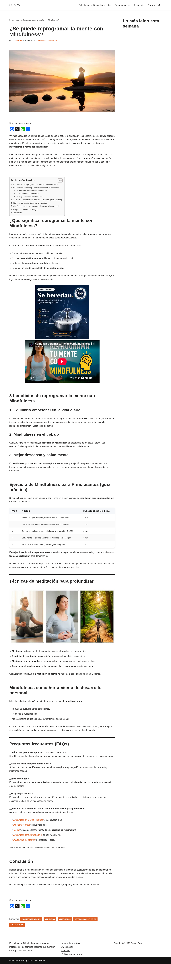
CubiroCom (17, 40)
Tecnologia (139, 5)
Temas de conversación (47, 40)
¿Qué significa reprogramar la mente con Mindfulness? (36, 184)
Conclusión (17, 213)
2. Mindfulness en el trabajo (27, 194)
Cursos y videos (122, 5)
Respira (16, 830)
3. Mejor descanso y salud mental (30, 197)
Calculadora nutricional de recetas (95, 5)
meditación (50, 919)
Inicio (11, 20)
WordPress (40, 960)
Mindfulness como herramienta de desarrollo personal (36, 206)
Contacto (65, 950)
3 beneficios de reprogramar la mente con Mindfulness (36, 188)
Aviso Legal (67, 947)
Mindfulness (65, 919)
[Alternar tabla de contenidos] (59, 180)
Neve (11, 960)
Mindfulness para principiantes (27, 835)
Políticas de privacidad (72, 954)
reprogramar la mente (85, 919)
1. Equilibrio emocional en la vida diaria (32, 191)
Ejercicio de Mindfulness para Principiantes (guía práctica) (37, 200)
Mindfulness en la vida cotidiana (28, 820)
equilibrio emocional (31, 919)
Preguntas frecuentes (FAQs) (25, 209)
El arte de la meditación (24, 840)
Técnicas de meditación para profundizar (30, 203)
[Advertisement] (142, 78)
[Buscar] (159, 5)
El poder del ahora (21, 825)
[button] (155, 5)
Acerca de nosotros (70, 943)
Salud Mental (17, 925)
